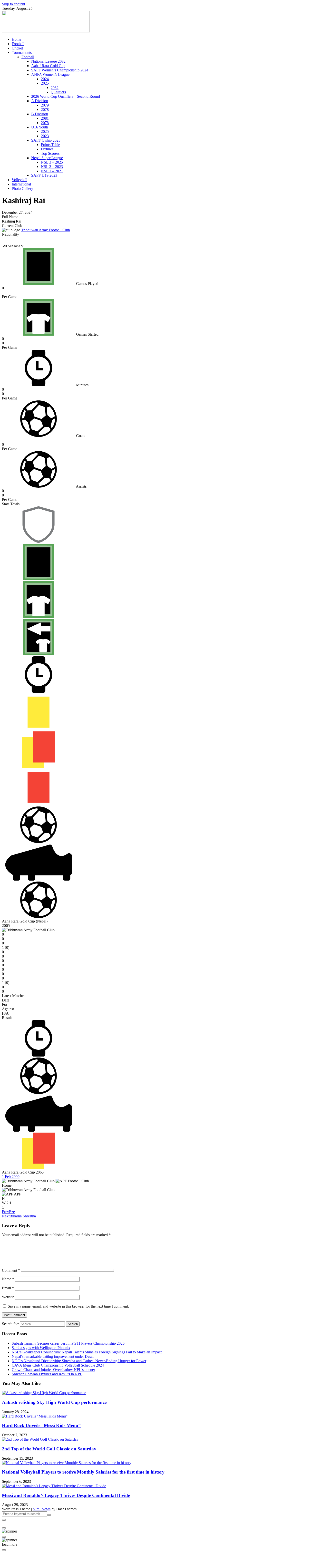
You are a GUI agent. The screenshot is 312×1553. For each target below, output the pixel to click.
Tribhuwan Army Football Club (45, 230)
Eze (8, 1212)
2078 (45, 109)
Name (8, 1279)
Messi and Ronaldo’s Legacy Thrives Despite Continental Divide (66, 1495)
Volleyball (19, 180)
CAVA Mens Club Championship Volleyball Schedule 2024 (58, 1365)
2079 (45, 105)
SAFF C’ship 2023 (45, 140)
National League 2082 (48, 61)
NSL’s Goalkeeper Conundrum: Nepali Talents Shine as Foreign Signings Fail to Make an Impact (87, 1352)
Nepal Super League (47, 158)
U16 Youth (39, 127)
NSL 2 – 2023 (52, 167)
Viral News (41, 1509)
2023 (45, 136)
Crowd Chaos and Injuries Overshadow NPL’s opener (53, 1370)
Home (16, 39)
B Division (39, 114)
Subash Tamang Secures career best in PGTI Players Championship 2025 (68, 1343)
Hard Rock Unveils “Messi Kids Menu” (41, 1425)
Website (8, 1297)
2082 (54, 88)
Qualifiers (58, 92)
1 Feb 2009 (11, 1176)
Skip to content (13, 4)
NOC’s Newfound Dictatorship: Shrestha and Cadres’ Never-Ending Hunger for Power (79, 1361)
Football (18, 44)
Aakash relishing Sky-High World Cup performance (54, 1402)
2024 (45, 79)
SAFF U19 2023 (44, 175)
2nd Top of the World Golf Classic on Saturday (49, 1448)
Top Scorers (50, 153)
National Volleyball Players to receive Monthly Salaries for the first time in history (83, 1472)
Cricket (17, 48)
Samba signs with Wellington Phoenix (41, 1348)
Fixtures (47, 149)
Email (8, 1288)
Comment (11, 1270)
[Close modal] (4, 1520)
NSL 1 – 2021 (52, 171)
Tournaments (22, 52)
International (21, 184)
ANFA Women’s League (50, 74)
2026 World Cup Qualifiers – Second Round (65, 96)
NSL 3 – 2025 (52, 162)
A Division (39, 101)
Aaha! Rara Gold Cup (48, 66)
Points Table (50, 145)
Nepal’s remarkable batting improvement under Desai (53, 1356)
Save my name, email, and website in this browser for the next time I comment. (68, 1306)
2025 (45, 83)
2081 (45, 118)
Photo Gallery (22, 188)
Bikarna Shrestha (19, 1216)
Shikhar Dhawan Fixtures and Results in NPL (47, 1374)
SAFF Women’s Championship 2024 (59, 70)
